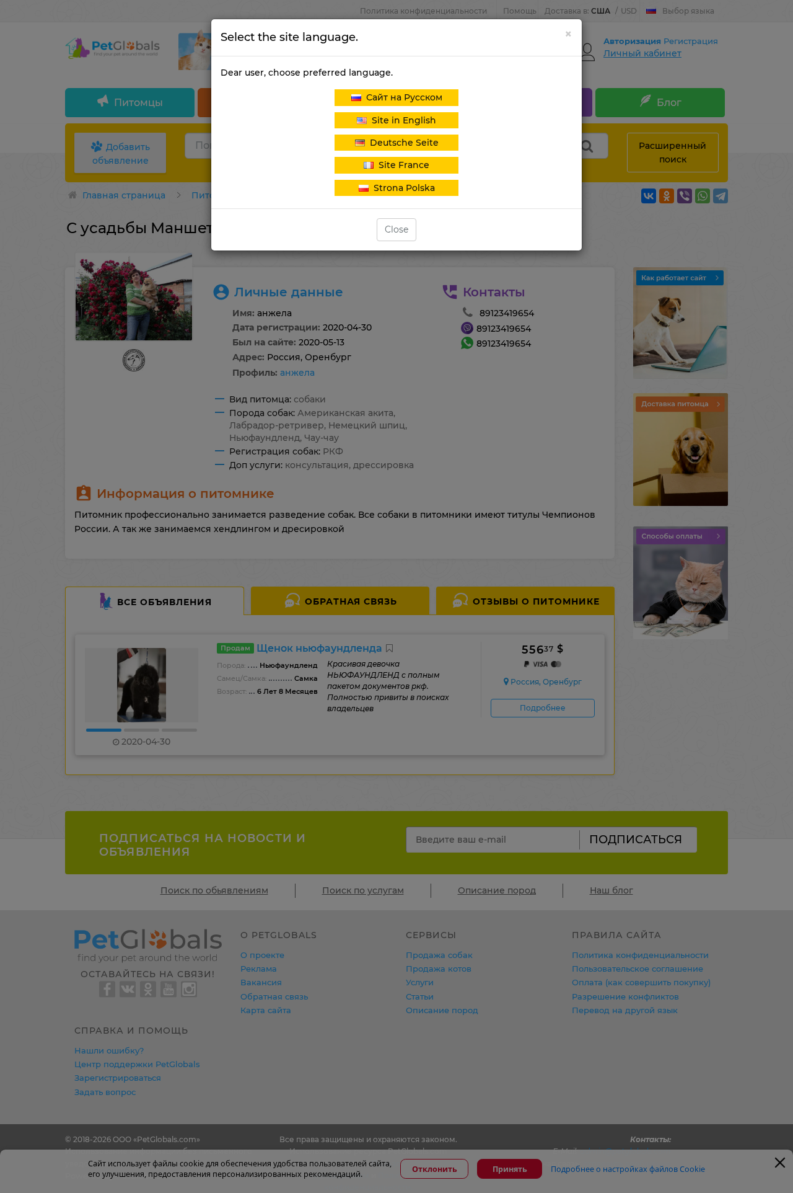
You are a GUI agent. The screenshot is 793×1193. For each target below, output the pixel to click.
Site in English (401, 120)
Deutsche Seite (402, 142)
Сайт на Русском (401, 97)
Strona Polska (402, 187)
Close (396, 229)
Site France (401, 165)
